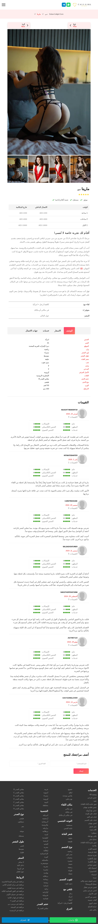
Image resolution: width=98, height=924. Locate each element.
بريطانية (45, 831)
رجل (70, 893)
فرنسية (45, 841)
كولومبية (45, 838)
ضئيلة (70, 874)
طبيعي (46, 382)
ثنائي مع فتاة (92, 836)
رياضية (46, 349)
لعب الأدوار (93, 894)
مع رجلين (69, 799)
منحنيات (69, 858)
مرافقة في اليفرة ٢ (17, 901)
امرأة (47, 339)
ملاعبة (94, 846)
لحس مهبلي (92, 823)
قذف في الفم (92, 817)
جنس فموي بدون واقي (89, 881)
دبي (46, 14)
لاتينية (46, 802)
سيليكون (21, 822)
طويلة (70, 870)
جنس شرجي (92, 798)
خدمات (46, 331)
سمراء (46, 353)
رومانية (45, 879)
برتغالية (45, 876)
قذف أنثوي (93, 903)
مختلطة (45, 805)
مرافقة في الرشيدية (17, 910)
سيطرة (94, 833)
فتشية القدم (92, 849)
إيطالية (46, 850)
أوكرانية (45, 892)
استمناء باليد (92, 868)
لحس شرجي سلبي (90, 891)
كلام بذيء (93, 830)
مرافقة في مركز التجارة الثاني (13, 885)
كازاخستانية (44, 854)
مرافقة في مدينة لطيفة (15, 888)
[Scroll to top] (93, 914)
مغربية (46, 866)
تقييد (95, 801)
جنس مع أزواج (91, 810)
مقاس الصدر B (44, 379)
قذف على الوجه (91, 814)
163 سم (46, 389)
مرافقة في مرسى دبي (16, 904)
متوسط (46, 356)
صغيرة (70, 861)
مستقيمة (69, 825)
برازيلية (45, 828)
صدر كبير (69, 854)
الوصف (69, 331)
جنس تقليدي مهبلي (90, 807)
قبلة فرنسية (92, 852)
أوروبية (46, 372)
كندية (46, 834)
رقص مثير (93, 910)
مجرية (46, 847)
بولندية (46, 873)
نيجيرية (45, 870)
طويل (22, 852)
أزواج (70, 900)
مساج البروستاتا (91, 884)
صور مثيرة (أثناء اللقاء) (89, 842)
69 (81, 268)
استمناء (94, 875)
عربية (46, 789)
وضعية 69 (93, 794)
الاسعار (57, 331)
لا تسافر (21, 862)
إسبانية (45, 886)
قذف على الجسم (91, 820)
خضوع (70, 789)
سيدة (95, 878)
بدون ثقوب (45, 362)
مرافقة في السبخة (17, 907)
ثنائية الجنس (68, 828)
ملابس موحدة (67, 796)
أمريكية (45, 815)
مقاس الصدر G (18, 805)
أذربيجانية (45, 822)
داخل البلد (20, 865)
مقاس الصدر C (18, 793)
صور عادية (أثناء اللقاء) (89, 804)
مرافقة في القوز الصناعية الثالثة (13, 891)
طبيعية (70, 841)
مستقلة (21, 836)
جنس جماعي (92, 865)
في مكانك (68, 812)
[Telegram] (64, 5)
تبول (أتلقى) (92, 862)
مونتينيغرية (44, 863)
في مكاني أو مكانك (65, 815)
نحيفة (70, 864)
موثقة (22, 831)
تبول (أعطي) (92, 858)
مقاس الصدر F (19, 802)
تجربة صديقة (92, 855)
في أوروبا (20, 868)
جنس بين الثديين (91, 897)
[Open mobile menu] (3, 4)
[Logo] (84, 5)
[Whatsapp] (68, 5)
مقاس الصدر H (18, 809)
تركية (46, 889)
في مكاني (68, 809)
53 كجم (46, 385)
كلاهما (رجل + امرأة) (65, 903)
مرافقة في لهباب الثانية (16, 898)
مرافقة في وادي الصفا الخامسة (13, 882)
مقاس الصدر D (18, 796)
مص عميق (93, 826)
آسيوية (46, 793)
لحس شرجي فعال (90, 887)
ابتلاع (70, 793)
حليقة (47, 359)
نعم (23, 826)
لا (48, 369)
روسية (46, 882)
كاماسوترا (93, 871)
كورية (46, 857)
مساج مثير (93, 839)
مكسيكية (45, 860)
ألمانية (46, 844)
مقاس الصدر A (43, 908)
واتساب (71, 920)
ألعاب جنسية (92, 900)
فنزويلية (45, 895)
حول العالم (20, 872)
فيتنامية (45, 898)
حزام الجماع (92, 907)
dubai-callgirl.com (56, 14)
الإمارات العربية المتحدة (37, 346)
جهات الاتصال (32, 331)
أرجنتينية (45, 818)
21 (48, 343)
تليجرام (23, 920)
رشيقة (70, 867)
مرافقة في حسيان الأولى (15, 894)
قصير (22, 846)
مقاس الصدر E (19, 799)
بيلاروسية (45, 825)
